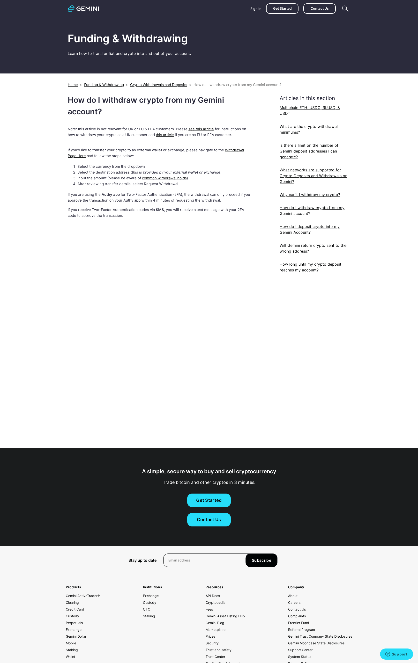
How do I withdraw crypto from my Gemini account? (312, 210)
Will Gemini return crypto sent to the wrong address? (313, 248)
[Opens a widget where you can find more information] (396, 654)
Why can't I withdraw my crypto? (310, 194)
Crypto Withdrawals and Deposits (158, 84)
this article (165, 134)
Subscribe (261, 560)
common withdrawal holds (164, 178)
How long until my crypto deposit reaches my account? (310, 267)
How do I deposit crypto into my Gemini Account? (310, 229)
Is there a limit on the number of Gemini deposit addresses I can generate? (309, 151)
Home (73, 84)
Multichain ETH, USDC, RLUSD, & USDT (310, 110)
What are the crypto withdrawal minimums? (309, 129)
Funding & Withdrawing (104, 84)
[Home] (83, 8)
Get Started (282, 8)
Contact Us (320, 8)
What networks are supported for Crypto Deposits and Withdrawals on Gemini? (313, 176)
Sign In (255, 9)
